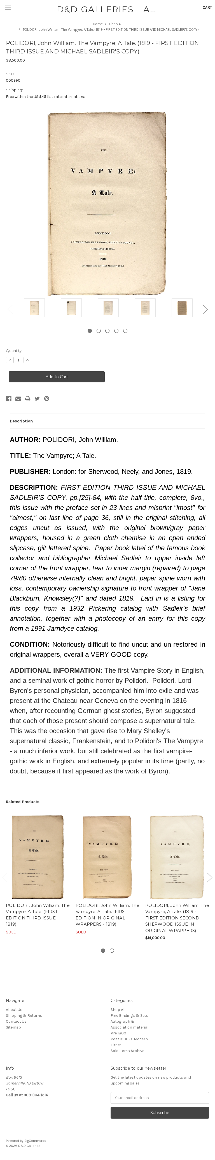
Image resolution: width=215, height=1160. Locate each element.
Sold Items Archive (127, 1050)
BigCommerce (35, 1141)
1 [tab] (90, 331)
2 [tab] (99, 331)
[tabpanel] (34, 308)
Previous (10, 308)
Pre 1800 (118, 1033)
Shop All (118, 1009)
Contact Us (16, 1021)
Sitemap (13, 1027)
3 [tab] (107, 331)
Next (205, 308)
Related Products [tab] (22, 801)
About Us (14, 1009)
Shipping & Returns (24, 1015)
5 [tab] (125, 331)
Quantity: (14, 350)
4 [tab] (116, 331)
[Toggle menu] (7, 7)
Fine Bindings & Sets (129, 1015)
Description (21, 420)
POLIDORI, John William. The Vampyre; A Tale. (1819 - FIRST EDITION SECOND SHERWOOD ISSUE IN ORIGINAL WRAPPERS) (177, 918)
